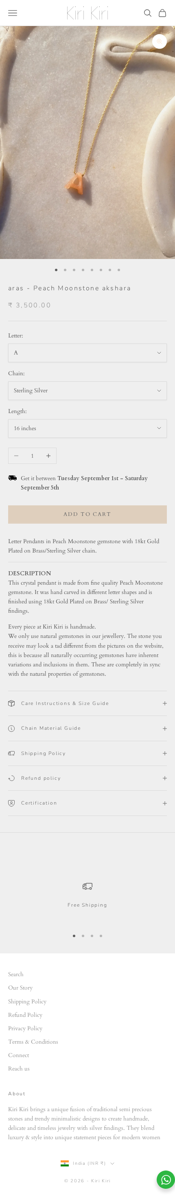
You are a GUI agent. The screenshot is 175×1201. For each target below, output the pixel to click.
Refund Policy (25, 1015)
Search (16, 974)
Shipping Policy (27, 1001)
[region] (87, 901)
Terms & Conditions (33, 1042)
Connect (18, 1055)
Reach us (19, 1069)
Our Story (20, 988)
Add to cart (87, 514)
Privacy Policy (25, 1028)
